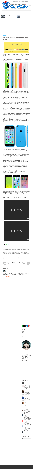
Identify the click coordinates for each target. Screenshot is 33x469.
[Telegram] (27, 326)
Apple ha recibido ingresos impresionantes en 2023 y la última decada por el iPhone (26, 404)
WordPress (16, 466)
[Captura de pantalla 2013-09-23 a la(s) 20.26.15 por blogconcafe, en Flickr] (16, 181)
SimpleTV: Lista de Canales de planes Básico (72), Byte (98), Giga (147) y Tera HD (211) (27, 411)
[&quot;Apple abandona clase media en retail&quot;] (25, 252)
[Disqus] (16, 291)
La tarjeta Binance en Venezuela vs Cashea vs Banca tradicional (27, 432)
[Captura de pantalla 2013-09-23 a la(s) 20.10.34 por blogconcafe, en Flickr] (16, 47)
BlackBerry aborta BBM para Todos (11, 263)
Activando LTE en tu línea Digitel (22, 263)
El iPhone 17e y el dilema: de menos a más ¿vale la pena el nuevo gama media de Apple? (26, 387)
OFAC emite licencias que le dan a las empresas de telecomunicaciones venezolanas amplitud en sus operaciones (27, 417)
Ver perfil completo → (25, 360)
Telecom (23, 332)
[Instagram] (24, 326)
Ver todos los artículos (7, 276)
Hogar (22, 336)
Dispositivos (23, 331)
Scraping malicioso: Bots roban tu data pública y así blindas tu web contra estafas (10, 16)
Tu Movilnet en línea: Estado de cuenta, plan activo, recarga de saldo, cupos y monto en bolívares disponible (27, 422)
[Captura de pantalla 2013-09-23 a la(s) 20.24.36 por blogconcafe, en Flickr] (16, 75)
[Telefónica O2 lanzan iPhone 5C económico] (7, 252)
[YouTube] (28, 326)
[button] (3, 13)
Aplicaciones (23, 333)
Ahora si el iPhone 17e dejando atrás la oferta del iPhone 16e (27, 382)
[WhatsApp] (22, 326)
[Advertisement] (16, 27)
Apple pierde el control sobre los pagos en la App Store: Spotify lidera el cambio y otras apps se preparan (26, 393)
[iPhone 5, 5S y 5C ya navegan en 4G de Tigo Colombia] (16, 252)
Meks (10, 466)
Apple (4, 35)
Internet (23, 335)
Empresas (23, 337)
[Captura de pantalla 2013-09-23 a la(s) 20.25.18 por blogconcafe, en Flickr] (16, 136)
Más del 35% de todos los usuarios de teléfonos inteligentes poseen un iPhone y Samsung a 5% (26, 398)
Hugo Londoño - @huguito (25, 352)
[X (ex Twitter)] (25, 326)
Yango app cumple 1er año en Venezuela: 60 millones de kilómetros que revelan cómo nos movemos (26, 16)
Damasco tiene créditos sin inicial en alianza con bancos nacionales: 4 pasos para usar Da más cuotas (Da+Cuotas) (27, 428)
